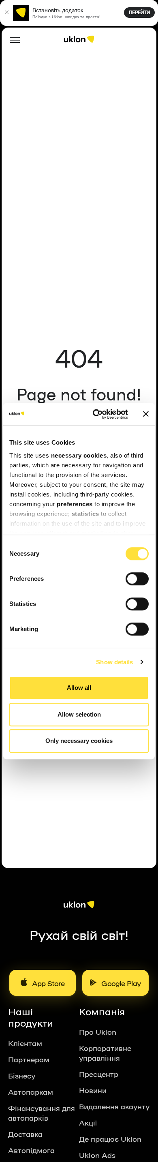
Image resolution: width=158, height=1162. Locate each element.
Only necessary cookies (79, 740)
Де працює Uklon (110, 1138)
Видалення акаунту (114, 1106)
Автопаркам (30, 1091)
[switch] (137, 578)
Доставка (25, 1133)
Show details (114, 662)
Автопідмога (31, 1149)
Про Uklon (97, 1031)
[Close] (6, 13)
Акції (88, 1122)
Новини (93, 1089)
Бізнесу (21, 1075)
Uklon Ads (97, 1154)
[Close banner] (146, 414)
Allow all (79, 687)
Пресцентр (98, 1073)
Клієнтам (25, 1042)
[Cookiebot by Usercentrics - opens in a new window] (96, 414)
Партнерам (28, 1059)
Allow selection (79, 714)
